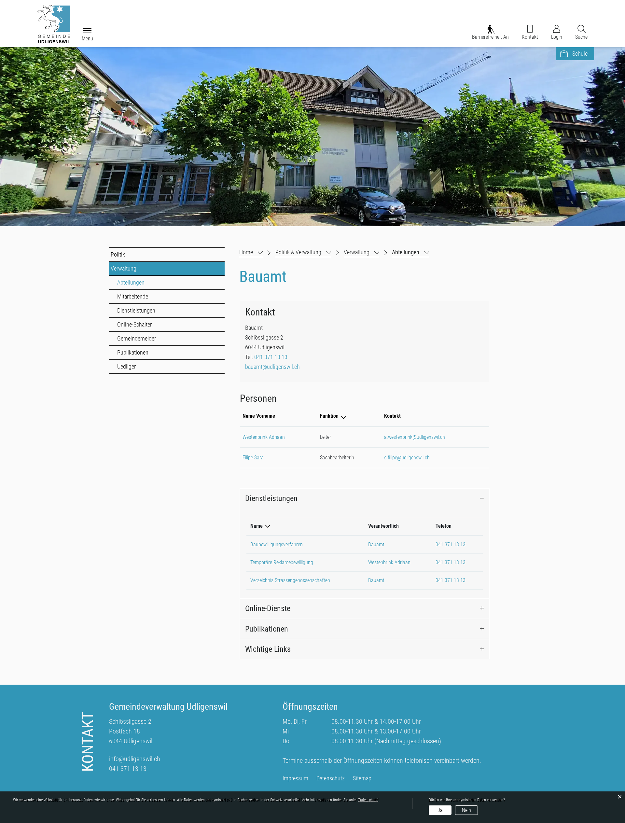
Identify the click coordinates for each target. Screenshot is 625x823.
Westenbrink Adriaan (264, 437)
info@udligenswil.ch (134, 759)
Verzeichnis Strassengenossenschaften (290, 580)
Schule (580, 53)
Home (246, 252)
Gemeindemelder (136, 338)
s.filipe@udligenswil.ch (407, 457)
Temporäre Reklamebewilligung (281, 562)
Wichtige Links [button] (268, 649)
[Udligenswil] (53, 24)
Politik (118, 254)
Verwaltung (123, 268)
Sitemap (362, 778)
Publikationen (132, 352)
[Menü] (87, 31)
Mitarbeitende (132, 296)
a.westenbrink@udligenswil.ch (414, 437)
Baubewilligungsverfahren (276, 544)
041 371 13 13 (270, 357)
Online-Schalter (134, 324)
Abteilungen (145, 282)
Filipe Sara (253, 457)
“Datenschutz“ (368, 800)
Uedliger (126, 366)
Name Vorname (259, 416)
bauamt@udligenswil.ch (272, 366)
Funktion (329, 416)
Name (256, 526)
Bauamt (376, 544)
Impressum (295, 778)
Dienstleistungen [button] (271, 498)
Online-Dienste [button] (267, 608)
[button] (303, 252)
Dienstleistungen (136, 310)
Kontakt (392, 416)
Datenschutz (330, 778)
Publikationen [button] (266, 629)
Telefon (443, 526)
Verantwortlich (383, 526)
